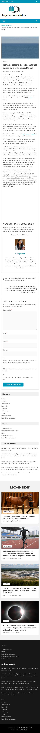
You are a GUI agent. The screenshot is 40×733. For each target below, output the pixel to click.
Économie (4, 406)
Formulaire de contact (8, 418)
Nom (5, 333)
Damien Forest (16, 521)
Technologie (7, 546)
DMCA (3, 433)
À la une (5, 61)
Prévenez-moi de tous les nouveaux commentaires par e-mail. (20, 370)
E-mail (5, 341)
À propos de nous (6, 428)
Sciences (4, 408)
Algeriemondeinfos (25, 727)
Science (5, 621)
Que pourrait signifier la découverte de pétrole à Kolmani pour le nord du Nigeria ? (20, 279)
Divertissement (6, 416)
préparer (30, 98)
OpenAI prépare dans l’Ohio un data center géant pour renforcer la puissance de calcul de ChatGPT (19, 590)
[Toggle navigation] (3, 21)
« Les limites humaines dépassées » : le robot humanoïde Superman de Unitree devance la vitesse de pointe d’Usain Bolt (19, 456)
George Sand (20, 71)
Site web (5, 350)
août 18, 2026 (7, 521)
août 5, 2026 (6, 632)
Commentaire (7, 310)
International (5, 404)
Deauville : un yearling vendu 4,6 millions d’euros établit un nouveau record (19, 517)
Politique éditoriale (7, 435)
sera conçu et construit (29, 134)
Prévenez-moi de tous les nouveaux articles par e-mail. (18, 378)
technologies (5, 411)
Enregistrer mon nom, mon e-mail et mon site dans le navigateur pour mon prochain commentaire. (19, 361)
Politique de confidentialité (9, 431)
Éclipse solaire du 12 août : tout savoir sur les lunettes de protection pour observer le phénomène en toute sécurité (20, 627)
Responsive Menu (36, 1)
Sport (3, 413)
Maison (3, 399)
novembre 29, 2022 (9, 71)
